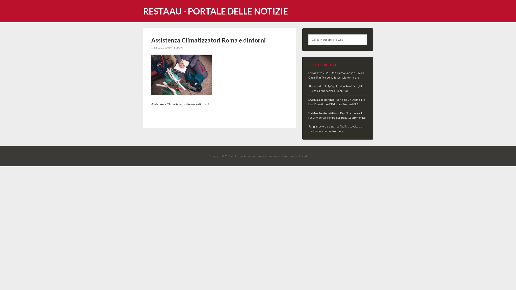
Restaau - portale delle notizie (215, 11)
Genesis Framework (267, 156)
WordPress (289, 156)
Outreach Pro (242, 156)
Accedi (303, 156)
